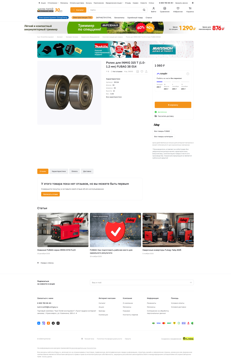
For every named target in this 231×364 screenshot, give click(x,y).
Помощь (174, 298)
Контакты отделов (130, 315)
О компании (128, 303)
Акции (101, 307)
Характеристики (59, 171)
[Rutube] (58, 323)
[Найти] (144, 10)
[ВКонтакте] (38, 323)
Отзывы (43, 171)
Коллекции (103, 315)
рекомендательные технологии (83, 348)
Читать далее (47, 356)
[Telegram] (43, 323)
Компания (127, 298)
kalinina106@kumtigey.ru (47, 307)
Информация (153, 298)
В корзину (173, 105)
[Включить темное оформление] (193, 3)
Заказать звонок (181, 3)
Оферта (128, 339)
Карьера (126, 311)
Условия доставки (178, 307)
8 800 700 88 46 (166, 3)
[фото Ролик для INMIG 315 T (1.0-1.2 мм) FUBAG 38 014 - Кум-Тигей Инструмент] (69, 93)
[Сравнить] (137, 71)
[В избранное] (142, 71)
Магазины (127, 307)
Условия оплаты (177, 303)
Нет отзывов (117, 71)
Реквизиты (151, 303)
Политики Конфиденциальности (109, 339)
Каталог (102, 303)
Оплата (74, 171)
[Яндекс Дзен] (53, 323)
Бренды (102, 311)
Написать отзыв (50, 194)
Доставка (87, 171)
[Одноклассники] (48, 323)
